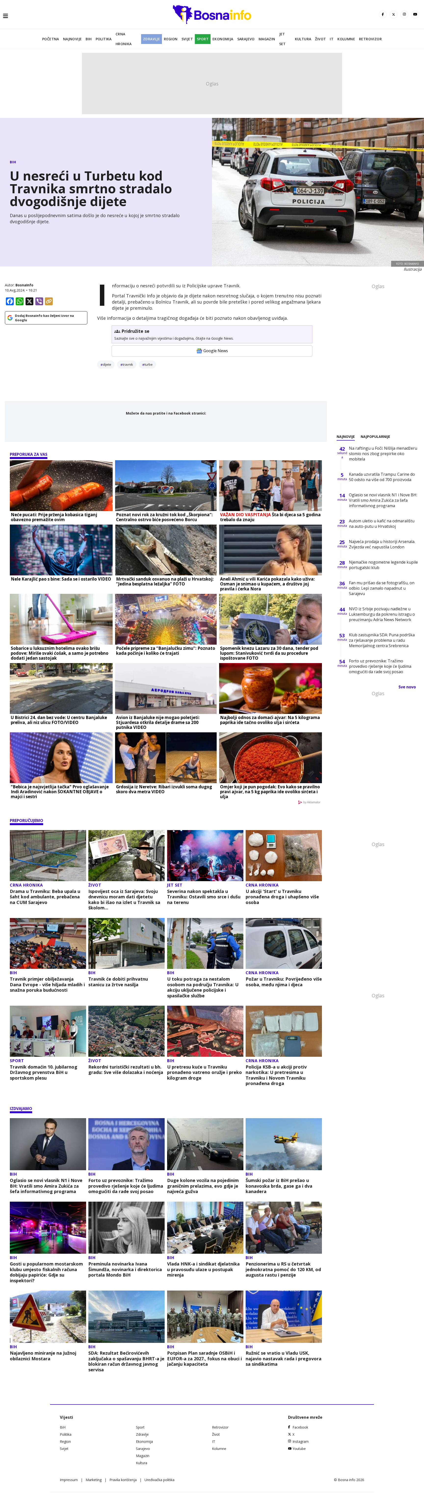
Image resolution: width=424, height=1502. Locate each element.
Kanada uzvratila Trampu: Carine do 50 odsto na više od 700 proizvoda (382, 477)
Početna (50, 39)
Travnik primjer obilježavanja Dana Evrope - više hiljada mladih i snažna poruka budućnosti (47, 984)
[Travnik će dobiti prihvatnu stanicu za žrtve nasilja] (126, 943)
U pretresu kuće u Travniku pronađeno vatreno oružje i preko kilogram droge (204, 1072)
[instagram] (404, 14)
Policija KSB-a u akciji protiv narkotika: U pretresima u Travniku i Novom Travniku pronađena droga (276, 1075)
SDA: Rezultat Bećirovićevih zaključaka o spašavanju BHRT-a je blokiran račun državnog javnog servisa (126, 1361)
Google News (215, 350)
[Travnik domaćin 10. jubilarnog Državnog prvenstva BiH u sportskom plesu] (48, 1031)
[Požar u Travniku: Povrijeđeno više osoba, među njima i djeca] (284, 943)
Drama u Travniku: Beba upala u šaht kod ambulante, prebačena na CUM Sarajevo (45, 897)
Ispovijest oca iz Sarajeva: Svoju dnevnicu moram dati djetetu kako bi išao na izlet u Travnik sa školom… (124, 900)
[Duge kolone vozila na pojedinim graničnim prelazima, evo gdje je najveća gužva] (205, 1144)
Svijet (187, 39)
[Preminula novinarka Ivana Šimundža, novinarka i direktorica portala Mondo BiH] (126, 1228)
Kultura (303, 39)
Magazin (267, 39)
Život (320, 39)
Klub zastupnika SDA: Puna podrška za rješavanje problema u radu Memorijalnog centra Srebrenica (382, 640)
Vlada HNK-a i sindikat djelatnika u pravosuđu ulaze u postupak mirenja (203, 1269)
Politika (104, 39)
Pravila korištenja (123, 1479)
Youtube (299, 1448)
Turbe (149, 364)
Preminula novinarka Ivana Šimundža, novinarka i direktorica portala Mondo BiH (125, 1269)
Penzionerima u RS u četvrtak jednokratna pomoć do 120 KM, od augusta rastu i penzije (283, 1269)
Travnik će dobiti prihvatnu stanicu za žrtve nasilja (118, 981)
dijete (107, 364)
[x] (394, 14)
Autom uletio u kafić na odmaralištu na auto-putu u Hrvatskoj (381, 523)
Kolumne (346, 39)
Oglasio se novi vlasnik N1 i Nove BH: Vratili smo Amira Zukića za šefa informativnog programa (46, 1186)
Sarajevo (246, 39)
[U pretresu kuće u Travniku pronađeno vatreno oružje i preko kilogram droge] (205, 1031)
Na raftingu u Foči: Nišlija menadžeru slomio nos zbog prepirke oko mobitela (383, 453)
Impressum (69, 1479)
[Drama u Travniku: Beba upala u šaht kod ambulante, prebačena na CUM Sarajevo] (48, 855)
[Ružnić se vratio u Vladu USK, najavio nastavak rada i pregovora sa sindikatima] (284, 1317)
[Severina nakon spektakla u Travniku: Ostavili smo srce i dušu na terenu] (205, 855)
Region (170, 39)
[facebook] (383, 14)
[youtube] (415, 14)
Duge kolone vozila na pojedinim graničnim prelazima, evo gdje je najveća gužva (203, 1186)
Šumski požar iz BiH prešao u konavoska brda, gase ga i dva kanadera (279, 1186)
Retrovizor (370, 39)
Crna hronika (124, 39)
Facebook (300, 1427)
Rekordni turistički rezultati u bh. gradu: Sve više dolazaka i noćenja (125, 1069)
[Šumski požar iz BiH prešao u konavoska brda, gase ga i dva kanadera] (284, 1144)
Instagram (300, 1441)
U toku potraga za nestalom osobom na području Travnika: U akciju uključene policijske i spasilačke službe (202, 987)
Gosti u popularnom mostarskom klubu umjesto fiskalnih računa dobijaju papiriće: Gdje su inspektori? (46, 1272)
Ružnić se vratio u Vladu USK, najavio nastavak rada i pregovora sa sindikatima (283, 1358)
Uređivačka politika (159, 1479)
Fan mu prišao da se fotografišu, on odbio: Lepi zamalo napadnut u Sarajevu (381, 588)
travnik (128, 364)
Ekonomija (222, 39)
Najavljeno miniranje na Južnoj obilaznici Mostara (43, 1355)
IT (331, 39)
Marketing (94, 1479)
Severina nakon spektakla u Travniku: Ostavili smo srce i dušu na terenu (203, 897)
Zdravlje (151, 39)
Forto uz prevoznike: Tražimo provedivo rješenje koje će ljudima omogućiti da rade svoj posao (125, 1186)
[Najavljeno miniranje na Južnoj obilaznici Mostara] (48, 1317)
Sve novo (407, 687)
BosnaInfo (24, 285)
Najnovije (72, 39)
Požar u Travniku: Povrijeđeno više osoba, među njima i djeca (284, 981)
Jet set (282, 39)
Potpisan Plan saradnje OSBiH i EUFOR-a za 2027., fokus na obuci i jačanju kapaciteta (204, 1358)
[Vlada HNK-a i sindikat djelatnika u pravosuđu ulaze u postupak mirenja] (205, 1228)
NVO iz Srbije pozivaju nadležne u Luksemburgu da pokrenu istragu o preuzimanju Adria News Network (382, 614)
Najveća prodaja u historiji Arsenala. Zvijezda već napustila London (382, 544)
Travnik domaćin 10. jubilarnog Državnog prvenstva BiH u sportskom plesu (43, 1072)
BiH (89, 39)
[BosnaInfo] (212, 14)
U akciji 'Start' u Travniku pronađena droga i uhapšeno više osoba (282, 897)
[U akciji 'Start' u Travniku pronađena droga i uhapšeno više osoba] (284, 855)
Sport (203, 39)
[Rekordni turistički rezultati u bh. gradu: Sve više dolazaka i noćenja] (126, 1031)
